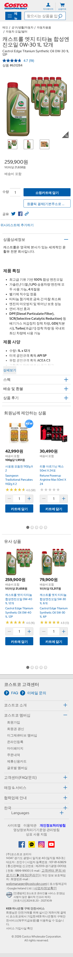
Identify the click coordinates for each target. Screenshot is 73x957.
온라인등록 (15, 742)
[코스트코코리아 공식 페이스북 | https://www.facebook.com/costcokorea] (22, 846)
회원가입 (13, 722)
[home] (16, 6)
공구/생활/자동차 (22, 27)
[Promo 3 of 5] (36, 527)
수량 (5, 192)
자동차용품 (44, 27)
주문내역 (13, 755)
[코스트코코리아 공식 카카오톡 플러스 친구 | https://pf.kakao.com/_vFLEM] (32, 846)
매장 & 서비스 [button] (15, 787)
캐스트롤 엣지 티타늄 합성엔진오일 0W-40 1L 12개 (18, 599)
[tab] (36, 705)
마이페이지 (15, 748)
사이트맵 (14, 825)
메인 (5, 27)
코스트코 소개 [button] (15, 705)
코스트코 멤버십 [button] (17, 715)
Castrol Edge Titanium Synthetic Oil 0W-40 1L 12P (19, 612)
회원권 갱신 (15, 729)
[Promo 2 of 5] (32, 527)
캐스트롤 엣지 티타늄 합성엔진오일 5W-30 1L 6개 (53, 599)
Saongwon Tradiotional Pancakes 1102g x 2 (19, 480)
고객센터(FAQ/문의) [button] (20, 777)
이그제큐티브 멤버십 (22, 735)
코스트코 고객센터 (21, 684)
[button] (61, 16)
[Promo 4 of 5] (41, 527)
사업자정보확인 (45, 888)
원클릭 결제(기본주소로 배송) (48, 204)
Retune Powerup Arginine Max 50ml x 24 (53, 480)
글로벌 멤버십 (17, 768)
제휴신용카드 (17, 761)
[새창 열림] (10, 896)
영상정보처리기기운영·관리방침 (36, 830)
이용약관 (30, 825)
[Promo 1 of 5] (27, 527)
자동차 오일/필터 (16, 31)
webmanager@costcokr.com (26, 884)
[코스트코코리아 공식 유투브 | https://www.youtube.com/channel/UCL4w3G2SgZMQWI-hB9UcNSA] (51, 846)
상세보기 (9, 370)
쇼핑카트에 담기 (47, 193)
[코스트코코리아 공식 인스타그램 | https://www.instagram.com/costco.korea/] (41, 846)
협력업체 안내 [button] (15, 797)
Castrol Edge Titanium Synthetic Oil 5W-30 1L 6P (54, 612)
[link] (13, 213)
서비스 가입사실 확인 (19, 928)
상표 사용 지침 (36, 834)
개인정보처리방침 (53, 825)
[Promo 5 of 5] (45, 527)
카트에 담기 (19, 509)
